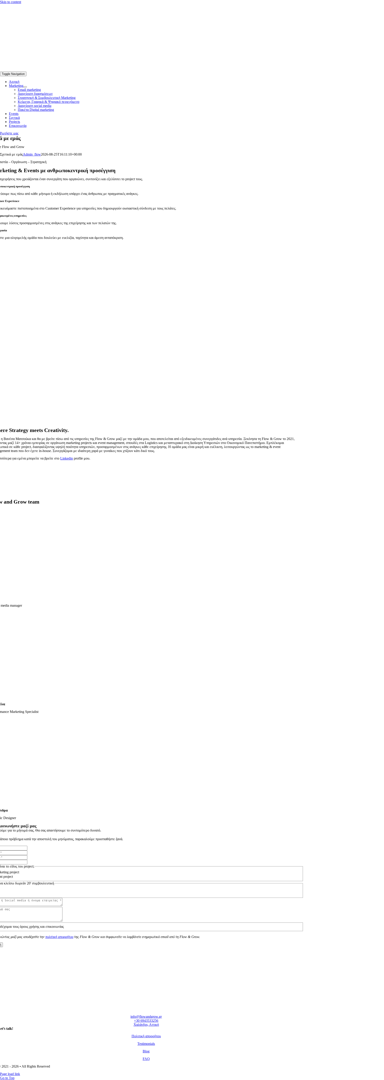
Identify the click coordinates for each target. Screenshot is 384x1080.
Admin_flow (32, 154)
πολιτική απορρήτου (59, 937)
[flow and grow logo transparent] (33, 69)
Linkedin (66, 458)
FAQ (146, 1059)
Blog (146, 1051)
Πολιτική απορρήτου (146, 1036)
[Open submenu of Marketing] (25, 87)
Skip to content (10, 2)
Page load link (10, 1074)
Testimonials (146, 1044)
